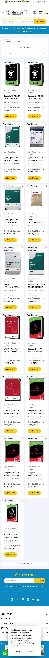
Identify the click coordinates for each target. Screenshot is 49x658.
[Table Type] (19, 41)
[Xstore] (16, 12)
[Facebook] (11, 599)
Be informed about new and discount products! (24, 586)
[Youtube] (33, 599)
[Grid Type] (14, 41)
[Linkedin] (38, 600)
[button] (7, 41)
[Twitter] (17, 599)
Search (41, 22)
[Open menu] (3, 12)
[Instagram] (28, 599)
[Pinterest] (22, 599)
